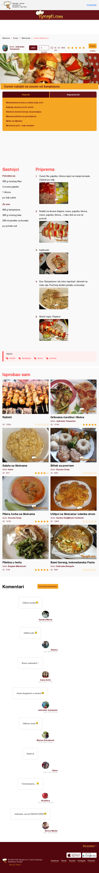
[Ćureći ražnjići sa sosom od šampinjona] (65, 193)
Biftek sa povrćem (73, 451)
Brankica (45, 800)
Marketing (12, 862)
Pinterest (91, 861)
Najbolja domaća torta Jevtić (20, 107)
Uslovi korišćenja (35, 860)
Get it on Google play (89, 855)
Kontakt (19, 862)
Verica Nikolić (51, 831)
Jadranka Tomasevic (17, 47)
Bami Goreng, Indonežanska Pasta (73, 548)
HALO (18, 865)
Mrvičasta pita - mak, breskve (20, 125)
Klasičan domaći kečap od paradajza (23, 112)
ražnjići (12, 358)
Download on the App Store (74, 855)
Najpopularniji (73, 94)
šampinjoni (26, 358)
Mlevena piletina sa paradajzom (21, 116)
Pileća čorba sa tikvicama (25, 499)
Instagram (81, 861)
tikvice (40, 358)
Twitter (64, 861)
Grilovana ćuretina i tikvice (73, 403)
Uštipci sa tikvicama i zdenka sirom (73, 499)
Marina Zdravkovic (45, 740)
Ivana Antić (45, 680)
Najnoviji (26, 94)
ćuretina (53, 358)
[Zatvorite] (2, 5)
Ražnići (25, 403)
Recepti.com (49, 15)
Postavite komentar (48, 586)
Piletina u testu (25, 548)
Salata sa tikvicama (25, 451)
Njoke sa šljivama (14, 121)
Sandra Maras (45, 619)
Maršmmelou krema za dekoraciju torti (24, 102)
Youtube (72, 861)
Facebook (55, 861)
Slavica (54, 650)
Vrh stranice (89, 846)
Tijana (55, 770)
